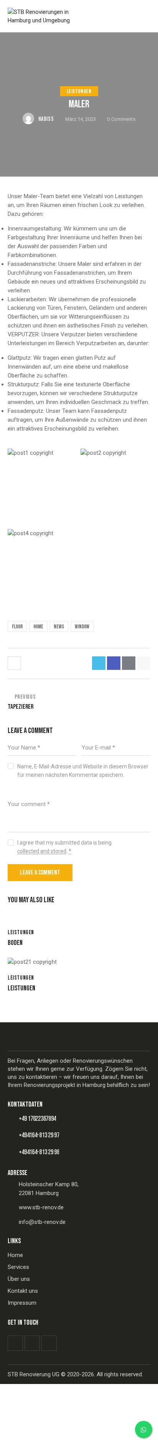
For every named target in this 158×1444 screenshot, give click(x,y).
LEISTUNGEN (79, 91)
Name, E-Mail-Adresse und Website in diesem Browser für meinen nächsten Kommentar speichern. (82, 770)
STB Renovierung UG (33, 1374)
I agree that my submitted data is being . (64, 847)
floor (17, 626)
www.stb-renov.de (41, 1207)
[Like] (15, 663)
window (82, 626)
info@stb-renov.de (42, 1222)
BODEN (15, 943)
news (59, 626)
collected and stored (41, 851)
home (38, 626)
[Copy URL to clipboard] (143, 663)
